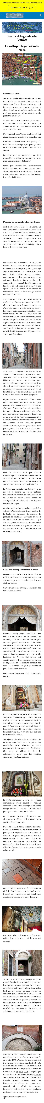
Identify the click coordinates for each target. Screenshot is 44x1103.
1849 (26, 1072)
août (21, 1072)
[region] (22, 6)
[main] (22, 43)
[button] (3, 15)
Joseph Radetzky (21, 1080)
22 (17, 1072)
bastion (37, 1074)
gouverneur (35, 1083)
